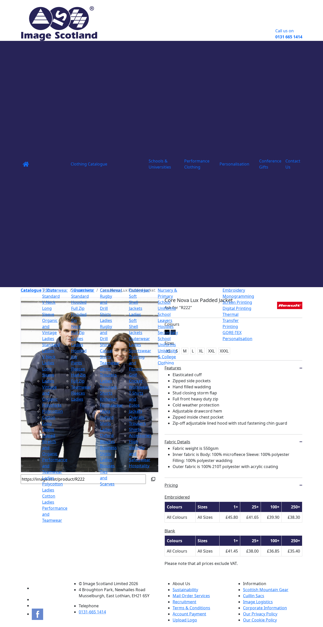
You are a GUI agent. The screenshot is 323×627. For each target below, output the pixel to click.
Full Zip (78, 332)
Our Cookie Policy (260, 620)
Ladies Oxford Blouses (107, 435)
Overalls (137, 417)
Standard (51, 296)
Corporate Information (265, 608)
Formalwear (111, 405)
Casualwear (111, 290)
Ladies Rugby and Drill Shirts (106, 332)
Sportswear (140, 350)
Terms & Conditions (191, 608)
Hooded (79, 302)
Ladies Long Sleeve (48, 369)
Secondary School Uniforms (168, 338)
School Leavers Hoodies (166, 320)
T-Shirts (49, 290)
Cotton (48, 417)
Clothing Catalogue (89, 164)
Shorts (106, 393)
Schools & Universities (160, 164)
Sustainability (185, 589)
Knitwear (108, 399)
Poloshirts (52, 405)
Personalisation (234, 164)
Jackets (135, 411)
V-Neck (49, 302)
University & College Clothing (167, 357)
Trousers (108, 375)
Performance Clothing (196, 164)
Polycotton (52, 411)
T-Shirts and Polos (136, 399)
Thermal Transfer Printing (231, 320)
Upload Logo (185, 620)
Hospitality (139, 466)
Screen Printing (237, 302)
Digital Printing (237, 308)
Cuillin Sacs (253, 595)
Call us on (288, 34)
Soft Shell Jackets (135, 302)
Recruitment (184, 602)
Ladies (77, 338)
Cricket (135, 381)
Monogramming (238, 296)
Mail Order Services (191, 595)
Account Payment (189, 614)
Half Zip (78, 375)
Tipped (48, 435)
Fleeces (78, 369)
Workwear (139, 387)
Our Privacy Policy (260, 614)
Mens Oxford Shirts (107, 417)
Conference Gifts (270, 164)
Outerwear (139, 290)
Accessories (140, 435)
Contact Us (292, 164)
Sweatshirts (82, 290)
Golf (133, 375)
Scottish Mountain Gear (265, 589)
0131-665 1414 (92, 612)
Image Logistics (258, 602)
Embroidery (234, 290)
